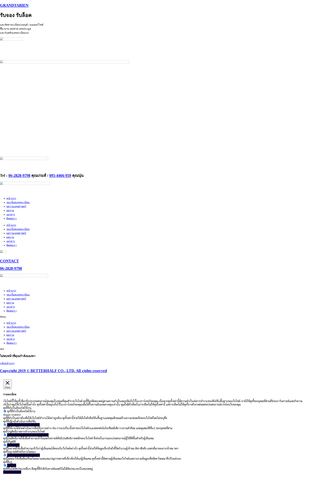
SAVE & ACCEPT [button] (12, 472)
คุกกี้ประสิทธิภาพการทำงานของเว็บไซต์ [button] (24, 431)
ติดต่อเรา (11, 218)
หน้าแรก (11, 198)
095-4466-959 (60, 175)
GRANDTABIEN (14, 5)
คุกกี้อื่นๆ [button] (7, 462)
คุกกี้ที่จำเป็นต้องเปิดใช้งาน (21, 411)
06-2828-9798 (19, 175)
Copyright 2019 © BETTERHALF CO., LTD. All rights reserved (53, 371)
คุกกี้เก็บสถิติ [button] (9, 441)
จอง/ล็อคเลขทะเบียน (18, 202)
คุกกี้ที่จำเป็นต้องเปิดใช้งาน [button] (17, 408)
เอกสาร (10, 214)
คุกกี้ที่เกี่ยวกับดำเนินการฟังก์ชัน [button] (19, 421)
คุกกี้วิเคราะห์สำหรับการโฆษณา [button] (19, 451)
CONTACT (9, 261)
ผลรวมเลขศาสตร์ (16, 206)
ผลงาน (10, 210)
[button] (155, 316)
